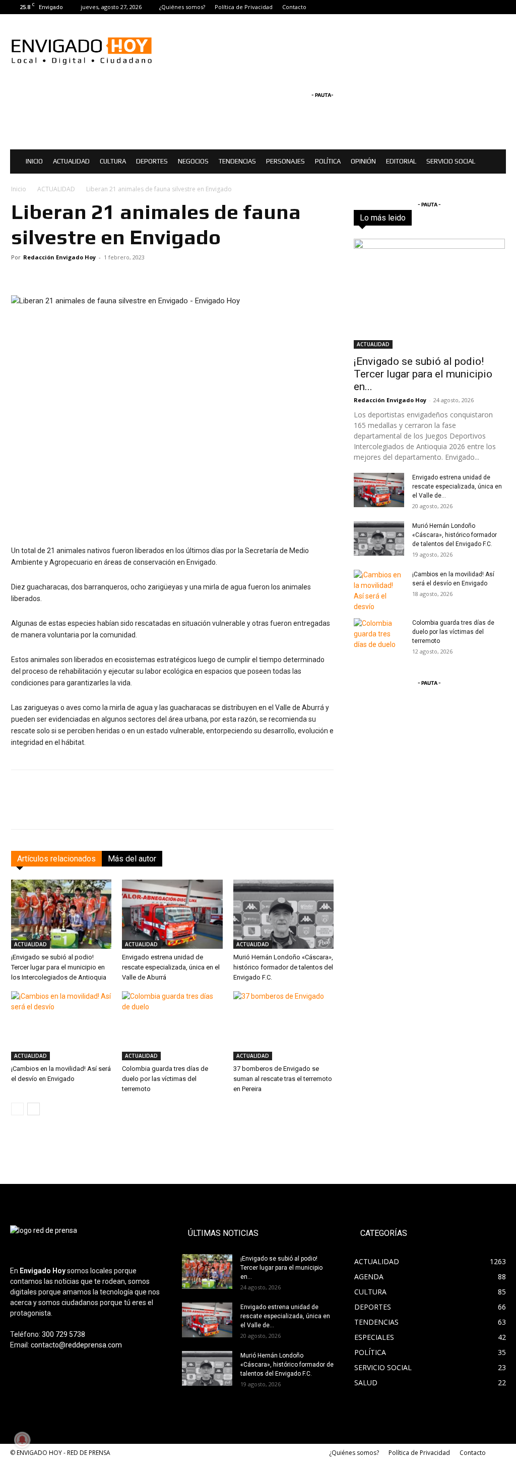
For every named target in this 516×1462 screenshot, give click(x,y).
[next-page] (33, 1109)
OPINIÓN (363, 161)
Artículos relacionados (56, 858)
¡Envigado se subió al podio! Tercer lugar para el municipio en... (423, 374)
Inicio (18, 189)
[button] (494, 162)
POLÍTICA (328, 161)
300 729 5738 (63, 1334)
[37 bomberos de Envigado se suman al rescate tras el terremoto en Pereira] (283, 1025)
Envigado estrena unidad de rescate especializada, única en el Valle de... (457, 486)
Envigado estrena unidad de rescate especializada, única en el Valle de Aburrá (171, 967)
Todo (395, 218)
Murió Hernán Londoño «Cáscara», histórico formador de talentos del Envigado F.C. (283, 967)
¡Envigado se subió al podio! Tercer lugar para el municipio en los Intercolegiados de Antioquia (58, 967)
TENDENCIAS (237, 161)
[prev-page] (17, 1109)
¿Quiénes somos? (182, 7)
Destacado (431, 218)
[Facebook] (465, 7)
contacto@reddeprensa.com (76, 1345)
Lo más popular (482, 218)
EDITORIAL (401, 161)
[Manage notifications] (22, 1440)
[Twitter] (498, 7)
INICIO (34, 161)
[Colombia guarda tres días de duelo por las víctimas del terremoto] (172, 1025)
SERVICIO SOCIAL (450, 161)
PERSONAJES (285, 161)
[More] (352, 808)
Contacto (294, 7)
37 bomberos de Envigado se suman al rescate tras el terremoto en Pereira (282, 1079)
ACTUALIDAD (71, 161)
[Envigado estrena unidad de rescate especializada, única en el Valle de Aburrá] (172, 914)
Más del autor (132, 858)
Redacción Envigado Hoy (59, 257)
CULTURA (113, 161)
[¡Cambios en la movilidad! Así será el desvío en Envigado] (61, 1025)
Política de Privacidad (244, 7)
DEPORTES (152, 161)
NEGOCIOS (193, 161)
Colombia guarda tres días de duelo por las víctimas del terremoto (165, 1079)
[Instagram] (481, 7)
